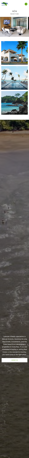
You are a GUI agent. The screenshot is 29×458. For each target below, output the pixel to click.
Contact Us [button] (14, 360)
